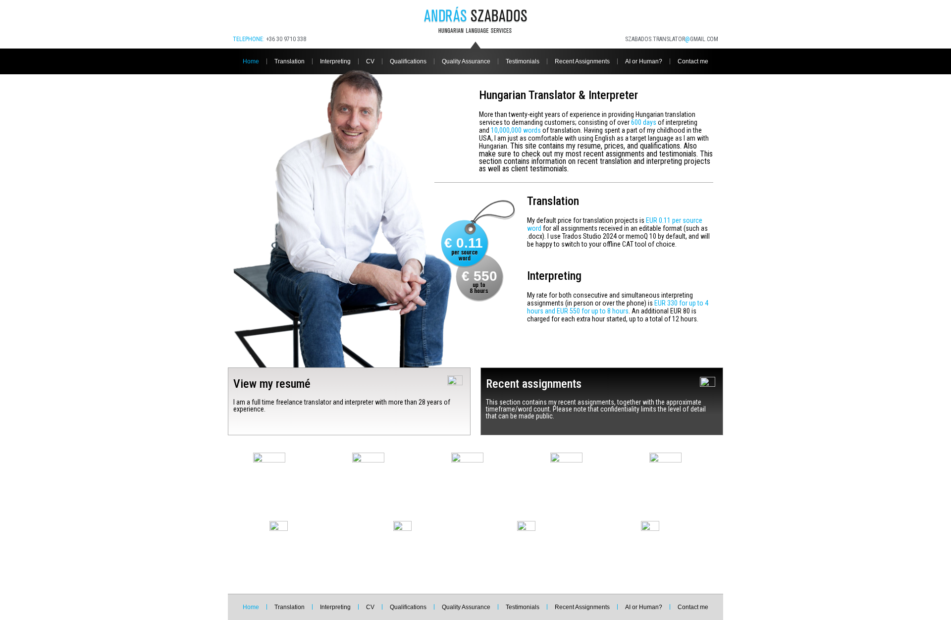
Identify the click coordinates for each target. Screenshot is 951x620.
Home (251, 61)
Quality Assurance (466, 61)
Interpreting (335, 61)
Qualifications (408, 61)
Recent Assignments (582, 61)
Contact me (693, 61)
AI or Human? (643, 61)
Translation (289, 61)
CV (370, 61)
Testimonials (522, 61)
